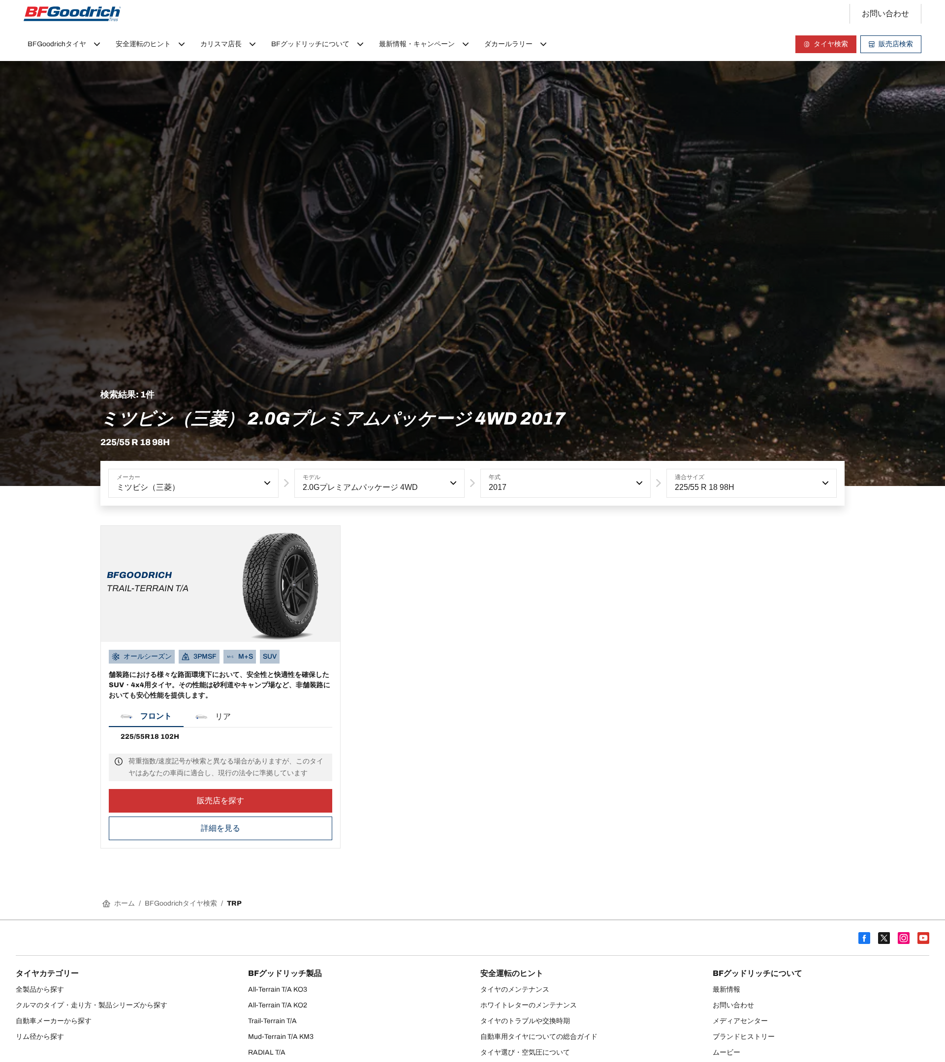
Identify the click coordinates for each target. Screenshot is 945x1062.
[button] (266, 483)
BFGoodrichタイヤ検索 (181, 903)
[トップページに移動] (72, 14)
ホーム (124, 903)
